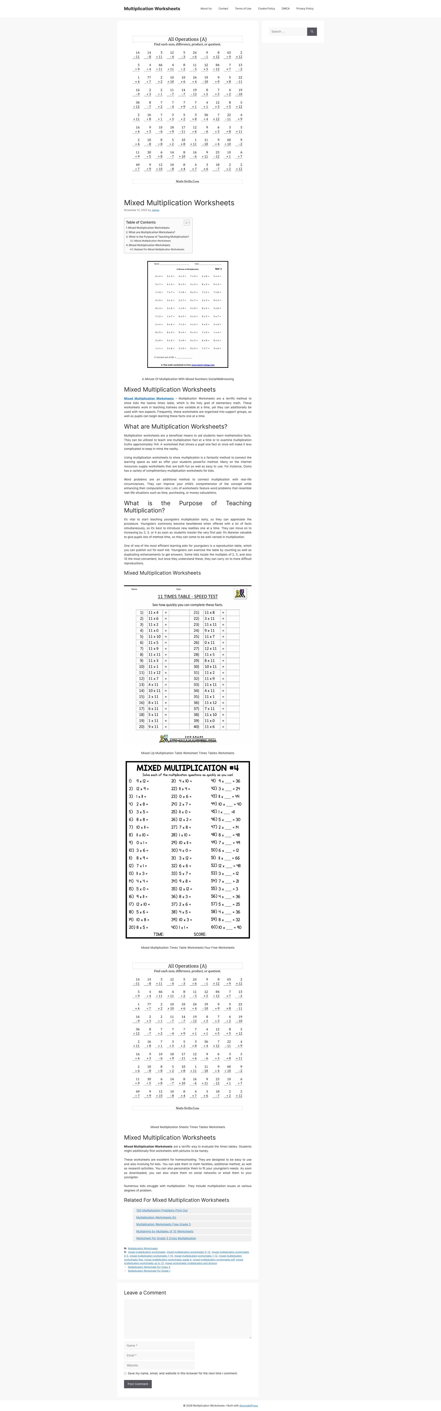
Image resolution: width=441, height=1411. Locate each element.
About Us (206, 8)
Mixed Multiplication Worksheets (149, 227)
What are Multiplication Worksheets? (152, 232)
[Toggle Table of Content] (185, 223)
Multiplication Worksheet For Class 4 (149, 1266)
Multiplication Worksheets (152, 8)
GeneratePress (248, 1405)
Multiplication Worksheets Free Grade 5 (163, 1224)
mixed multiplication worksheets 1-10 (151, 1255)
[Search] (312, 32)
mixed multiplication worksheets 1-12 (196, 1255)
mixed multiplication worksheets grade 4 (167, 1259)
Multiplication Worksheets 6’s (156, 1217)
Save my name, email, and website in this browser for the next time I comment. (183, 1373)
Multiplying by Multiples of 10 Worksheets (164, 1231)
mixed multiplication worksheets (146, 1252)
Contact (223, 8)
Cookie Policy (266, 8)
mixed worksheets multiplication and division (191, 1263)
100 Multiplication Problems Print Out (162, 1210)
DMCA (286, 8)
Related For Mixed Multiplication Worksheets (159, 249)
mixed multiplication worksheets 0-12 (188, 1252)
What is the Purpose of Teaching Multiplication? (159, 236)
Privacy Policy (305, 8)
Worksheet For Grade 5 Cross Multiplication (166, 1238)
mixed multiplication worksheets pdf (214, 1259)
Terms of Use (243, 8)
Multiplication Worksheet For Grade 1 (149, 1270)
